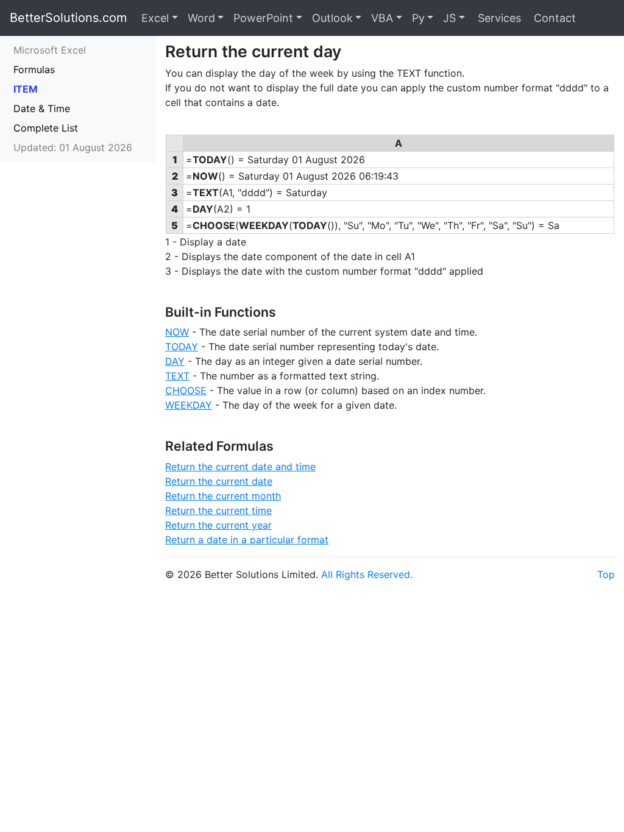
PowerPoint (263, 18)
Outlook (332, 18)
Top (606, 574)
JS (449, 18)
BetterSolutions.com (68, 17)
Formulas (34, 69)
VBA (382, 18)
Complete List (45, 128)
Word (201, 18)
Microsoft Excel (49, 50)
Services (498, 18)
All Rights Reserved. (367, 574)
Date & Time (41, 108)
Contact (553, 18)
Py (418, 18)
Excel (155, 18)
